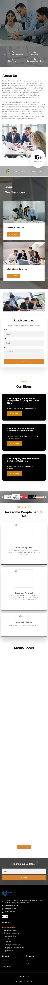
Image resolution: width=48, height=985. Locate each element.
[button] (2, 497)
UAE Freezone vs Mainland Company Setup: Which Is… (21, 429)
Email (6, 339)
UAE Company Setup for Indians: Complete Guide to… (23, 459)
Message (7, 347)
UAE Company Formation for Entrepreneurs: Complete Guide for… (23, 400)
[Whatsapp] (6, 916)
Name (6, 330)
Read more (14, 413)
